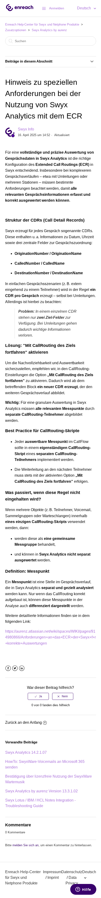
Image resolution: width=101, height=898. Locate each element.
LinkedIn (22, 668)
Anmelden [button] (56, 8)
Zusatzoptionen (15, 30)
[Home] (19, 11)
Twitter (15, 668)
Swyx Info (26, 129)
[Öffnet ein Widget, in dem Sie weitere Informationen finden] (83, 890)
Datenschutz (71, 872)
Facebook (8, 668)
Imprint (53, 877)
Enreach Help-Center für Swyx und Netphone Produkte (42, 24)
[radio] (38, 696)
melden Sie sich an (25, 845)
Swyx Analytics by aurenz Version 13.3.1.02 (41, 791)
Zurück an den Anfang (23, 722)
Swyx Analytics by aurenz (49, 30)
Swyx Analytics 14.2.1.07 (26, 752)
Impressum (52, 872)
